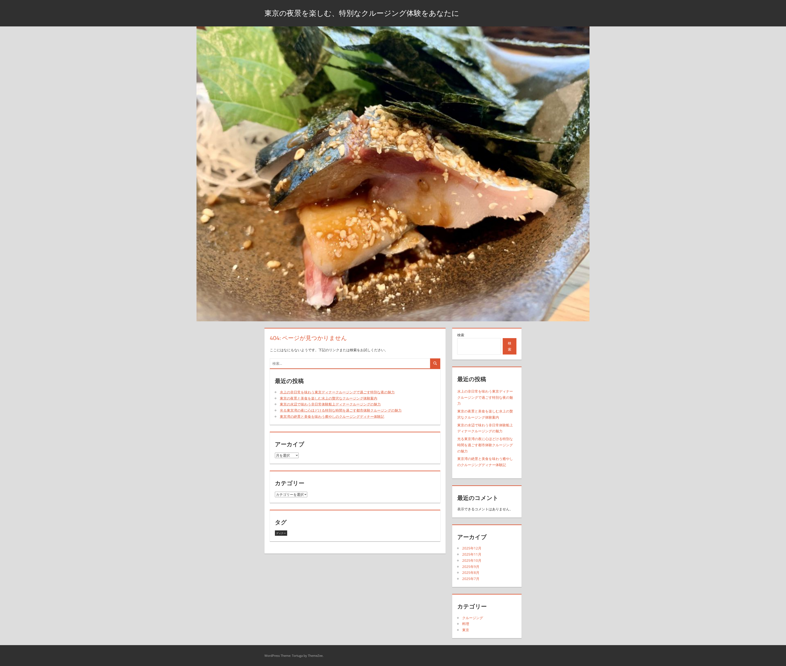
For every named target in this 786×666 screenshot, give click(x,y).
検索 (460, 335)
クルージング (472, 617)
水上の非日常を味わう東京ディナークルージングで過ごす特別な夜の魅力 (337, 392)
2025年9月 (470, 566)
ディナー (281, 533)
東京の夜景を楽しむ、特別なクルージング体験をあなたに (361, 13)
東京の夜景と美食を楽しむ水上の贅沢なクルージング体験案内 (328, 398)
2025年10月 (471, 560)
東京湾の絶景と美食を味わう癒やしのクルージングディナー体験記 (332, 416)
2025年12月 (471, 548)
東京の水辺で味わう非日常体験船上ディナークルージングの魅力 (330, 404)
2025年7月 (470, 578)
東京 (465, 629)
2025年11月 (471, 554)
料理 (465, 623)
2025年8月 (470, 572)
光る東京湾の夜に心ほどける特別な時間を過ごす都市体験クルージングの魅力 (341, 410)
